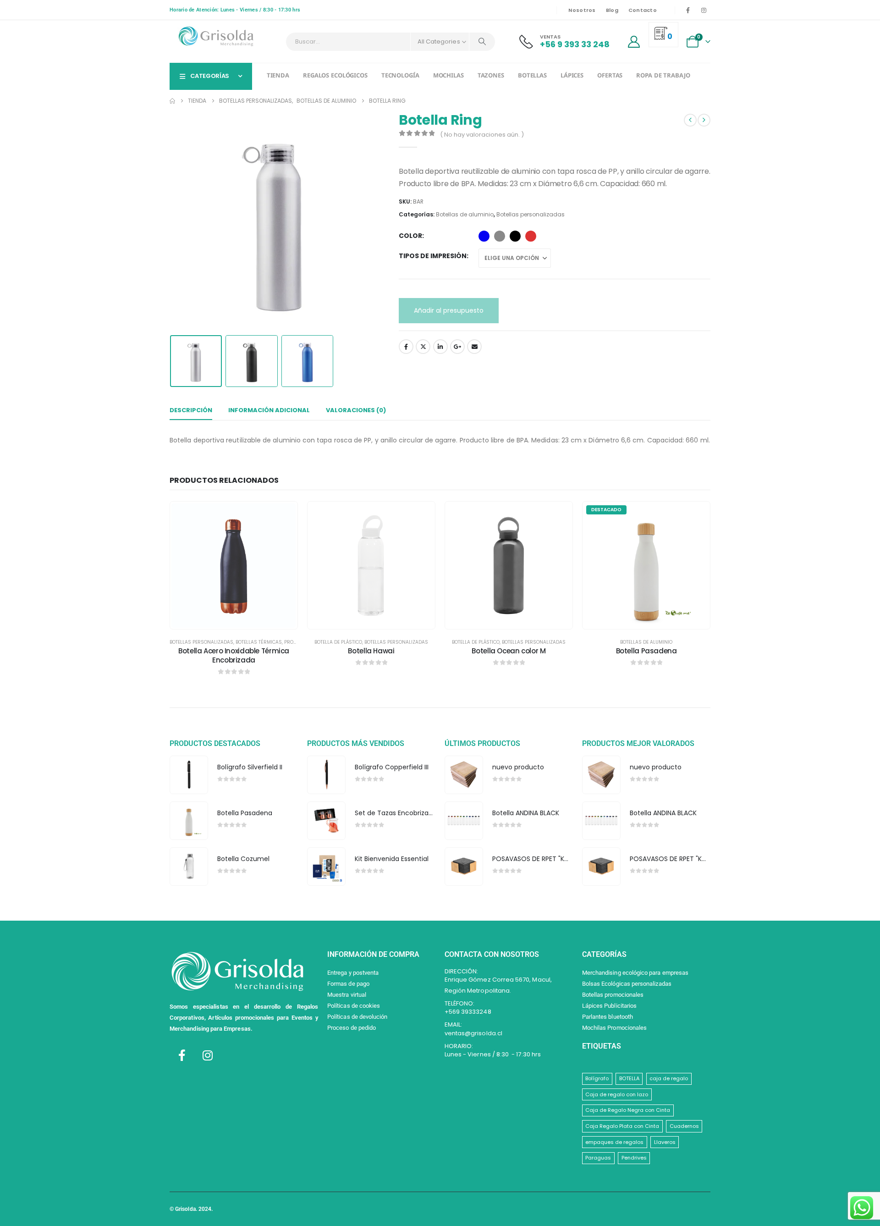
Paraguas (598, 1157)
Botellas (532, 76)
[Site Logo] (215, 36)
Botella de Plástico (338, 642)
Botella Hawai (371, 651)
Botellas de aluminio (465, 214)
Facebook (406, 346)
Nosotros (581, 10)
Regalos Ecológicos (335, 76)
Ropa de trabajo (663, 76)
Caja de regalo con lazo (616, 1094)
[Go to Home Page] (172, 100)
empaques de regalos (614, 1142)
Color (410, 235)
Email (474, 346)
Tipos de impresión (433, 255)
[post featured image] (188, 774)
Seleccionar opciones (240, 619)
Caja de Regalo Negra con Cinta (627, 1110)
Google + (457, 346)
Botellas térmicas (259, 642)
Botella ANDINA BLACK (525, 812)
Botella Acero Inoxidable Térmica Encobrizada (233, 655)
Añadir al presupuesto (449, 310)
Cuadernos (684, 1126)
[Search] (482, 42)
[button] (172, 221)
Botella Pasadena (646, 651)
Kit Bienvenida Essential (392, 858)
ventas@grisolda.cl (473, 1033)
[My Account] (634, 42)
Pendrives (634, 1157)
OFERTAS (609, 76)
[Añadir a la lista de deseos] (283, 515)
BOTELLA (629, 1078)
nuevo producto (518, 767)
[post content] (233, 565)
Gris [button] (499, 236)
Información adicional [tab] (269, 410)
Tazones (491, 76)
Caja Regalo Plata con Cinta (622, 1126)
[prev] (690, 120)
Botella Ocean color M (508, 651)
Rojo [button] (530, 236)
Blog (612, 10)
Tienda (278, 76)
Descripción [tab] (191, 410)
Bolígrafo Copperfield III (392, 767)
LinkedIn (440, 346)
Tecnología (400, 76)
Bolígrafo (597, 1078)
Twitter (423, 346)
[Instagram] (703, 10)
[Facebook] (688, 10)
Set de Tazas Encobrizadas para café (414, 812)
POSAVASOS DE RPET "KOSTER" (539, 858)
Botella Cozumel (243, 858)
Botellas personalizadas (530, 214)
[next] (704, 120)
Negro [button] (515, 236)
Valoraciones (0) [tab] (356, 410)
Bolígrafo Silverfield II (249, 767)
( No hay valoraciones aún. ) (482, 134)
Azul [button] (484, 236)
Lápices (572, 76)
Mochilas (448, 76)
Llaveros (665, 1142)
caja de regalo (668, 1078)
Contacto (642, 10)
